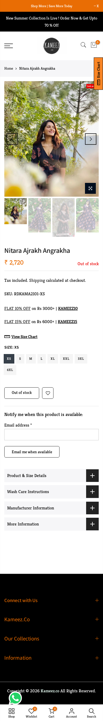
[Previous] (12, 139)
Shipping (37, 280)
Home (8, 68)
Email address (18, 425)
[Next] (90, 139)
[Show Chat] (16, 698)
